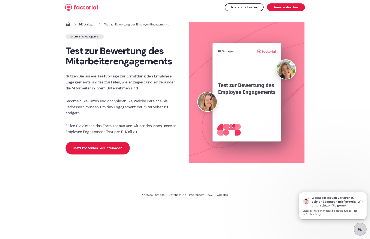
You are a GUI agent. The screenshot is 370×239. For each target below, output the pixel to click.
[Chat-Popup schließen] (364, 188)
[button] (123, 148)
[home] (68, 24)
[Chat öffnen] (360, 229)
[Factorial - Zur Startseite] (144, 7)
